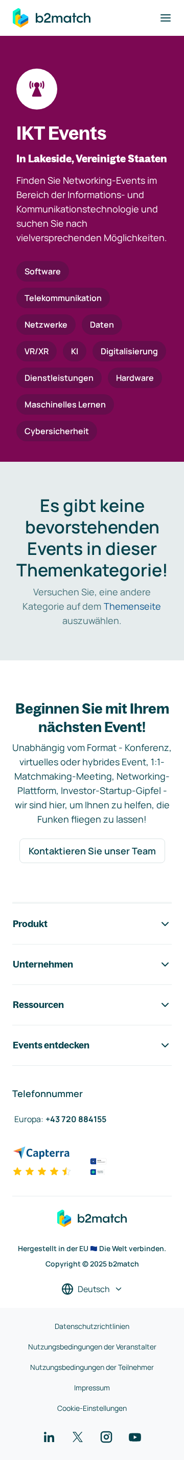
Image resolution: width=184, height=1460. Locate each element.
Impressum (92, 1387)
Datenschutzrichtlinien (92, 1326)
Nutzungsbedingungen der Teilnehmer (92, 1367)
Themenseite (132, 606)
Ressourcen (38, 1005)
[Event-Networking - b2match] (51, 18)
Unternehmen (43, 964)
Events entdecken (51, 1045)
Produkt (30, 924)
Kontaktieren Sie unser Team (92, 851)
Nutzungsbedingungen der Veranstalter (92, 1346)
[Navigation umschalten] (165, 18)
